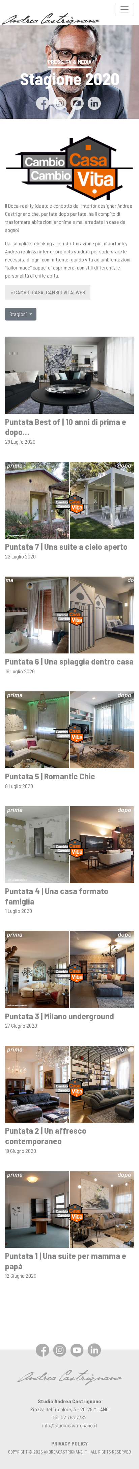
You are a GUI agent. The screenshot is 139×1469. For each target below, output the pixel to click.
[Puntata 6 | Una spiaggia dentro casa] (69, 614)
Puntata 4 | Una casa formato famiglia (56, 895)
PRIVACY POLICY (69, 1443)
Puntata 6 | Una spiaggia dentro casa (69, 661)
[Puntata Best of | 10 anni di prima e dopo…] (69, 374)
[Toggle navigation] (124, 9)
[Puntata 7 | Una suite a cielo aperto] (69, 499)
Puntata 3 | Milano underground (59, 1016)
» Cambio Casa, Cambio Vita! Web (47, 292)
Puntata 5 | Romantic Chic (50, 776)
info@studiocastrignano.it (69, 1425)
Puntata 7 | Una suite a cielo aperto (66, 546)
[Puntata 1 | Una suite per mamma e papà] (69, 1208)
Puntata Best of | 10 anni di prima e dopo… (65, 426)
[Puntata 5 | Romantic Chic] (69, 729)
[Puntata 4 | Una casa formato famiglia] (69, 843)
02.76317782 (74, 1417)
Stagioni (18, 314)
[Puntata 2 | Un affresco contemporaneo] (69, 1083)
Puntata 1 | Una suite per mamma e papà (65, 1260)
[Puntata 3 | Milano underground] (69, 969)
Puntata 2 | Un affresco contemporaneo (45, 1135)
